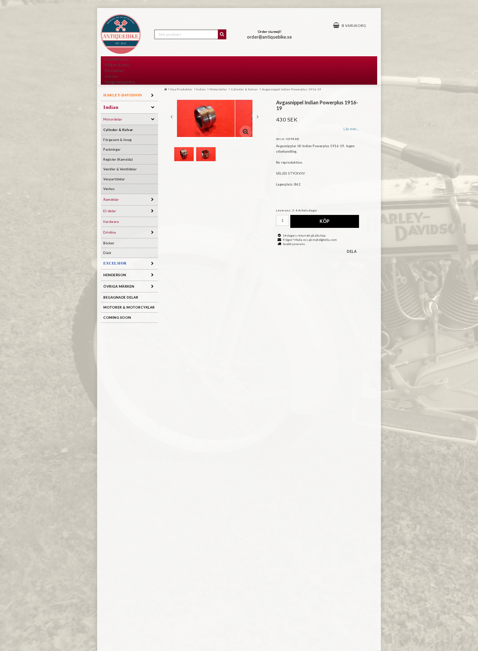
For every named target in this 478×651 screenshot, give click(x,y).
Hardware (111, 222)
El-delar (109, 211)
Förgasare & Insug (117, 140)
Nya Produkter (181, 89)
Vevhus (109, 189)
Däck (107, 253)
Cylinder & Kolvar (118, 130)
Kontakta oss (117, 59)
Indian (110, 107)
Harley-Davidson (122, 95)
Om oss (111, 76)
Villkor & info (117, 64)
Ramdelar (111, 199)
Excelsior (115, 263)
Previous (172, 116)
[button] (352, 25)
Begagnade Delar (120, 297)
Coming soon (117, 317)
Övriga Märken (118, 286)
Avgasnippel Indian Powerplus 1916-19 (291, 89)
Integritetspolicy (120, 81)
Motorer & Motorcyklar (129, 307)
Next (258, 116)
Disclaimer (114, 70)
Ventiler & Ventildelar (120, 169)
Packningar (111, 149)
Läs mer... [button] (351, 129)
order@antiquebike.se (269, 37)
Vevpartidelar (114, 179)
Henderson (114, 275)
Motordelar (112, 119)
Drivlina (109, 232)
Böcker (108, 243)
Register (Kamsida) (118, 159)
